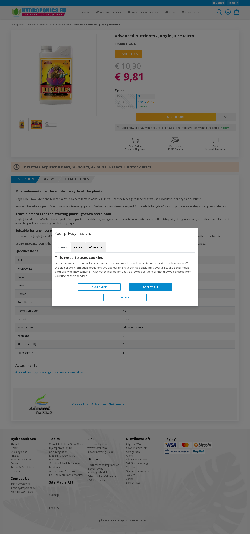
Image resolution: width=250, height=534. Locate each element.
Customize (99, 287)
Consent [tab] (63, 247)
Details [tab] (78, 247)
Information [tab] (96, 247)
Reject (124, 297)
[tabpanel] (125, 266)
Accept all (150, 287)
